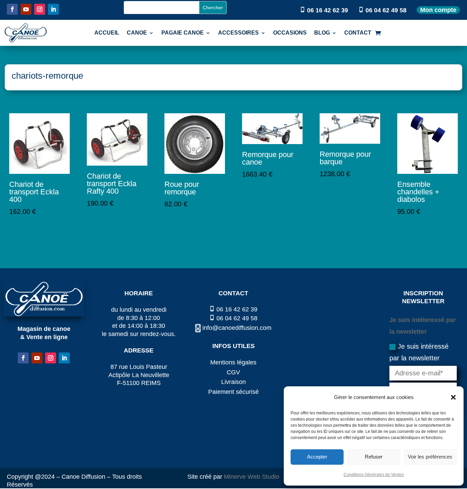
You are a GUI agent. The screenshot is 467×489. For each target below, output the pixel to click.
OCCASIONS (290, 33)
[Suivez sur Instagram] (39, 9)
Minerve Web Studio (251, 476)
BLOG (322, 33)
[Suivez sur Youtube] (26, 9)
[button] (453, 397)
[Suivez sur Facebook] (12, 9)
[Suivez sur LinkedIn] (53, 9)
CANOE (137, 33)
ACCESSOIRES (238, 33)
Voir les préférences (430, 457)
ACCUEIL (106, 33)
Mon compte (438, 10)
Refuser (374, 457)
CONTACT (357, 33)
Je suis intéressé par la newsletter (419, 352)
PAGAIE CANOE (182, 33)
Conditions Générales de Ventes (374, 474)
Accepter (317, 457)
